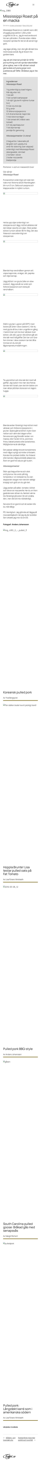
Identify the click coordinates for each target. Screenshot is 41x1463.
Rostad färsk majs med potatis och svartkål (26, 1439)
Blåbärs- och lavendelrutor (9, 1439)
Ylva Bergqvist (12, 697)
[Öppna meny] (33, 4)
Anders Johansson (16, 26)
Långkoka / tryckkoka (10, 1427)
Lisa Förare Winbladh (14, 879)
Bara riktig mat (27, 26)
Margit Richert (12, 1236)
